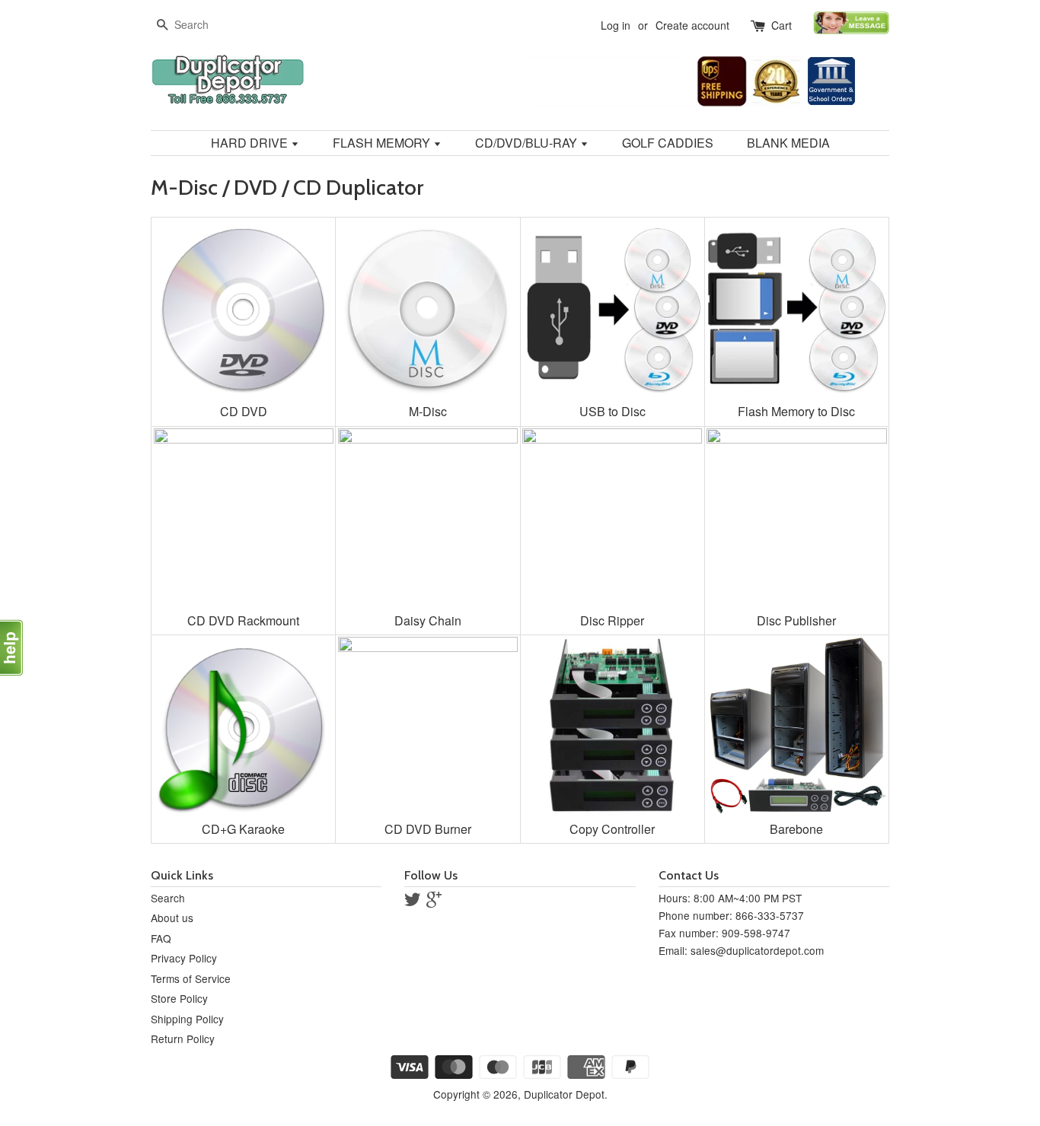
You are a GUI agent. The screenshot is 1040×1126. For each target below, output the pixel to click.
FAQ (161, 938)
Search (168, 897)
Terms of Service (191, 978)
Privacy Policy (184, 957)
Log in (615, 25)
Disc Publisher (796, 620)
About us (172, 917)
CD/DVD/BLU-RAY (527, 142)
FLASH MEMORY (383, 142)
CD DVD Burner (427, 829)
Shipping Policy (187, 1018)
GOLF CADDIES (667, 142)
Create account (692, 25)
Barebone (796, 829)
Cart (781, 25)
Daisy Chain (427, 620)
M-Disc (428, 411)
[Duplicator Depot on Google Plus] (434, 901)
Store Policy (179, 998)
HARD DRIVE (251, 142)
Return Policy (183, 1038)
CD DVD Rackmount (243, 620)
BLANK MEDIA (788, 142)
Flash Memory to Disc (796, 411)
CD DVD (243, 411)
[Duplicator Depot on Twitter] (412, 901)
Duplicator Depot (564, 1094)
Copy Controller (612, 829)
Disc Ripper (612, 620)
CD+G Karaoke (243, 829)
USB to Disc (612, 411)
